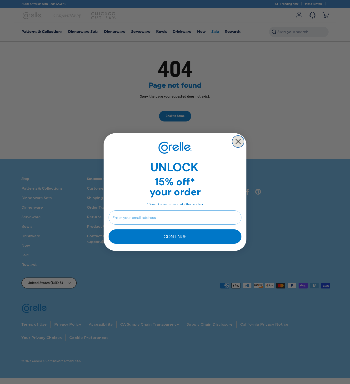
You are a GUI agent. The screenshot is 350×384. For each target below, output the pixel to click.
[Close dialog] (238, 141)
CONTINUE (175, 236)
